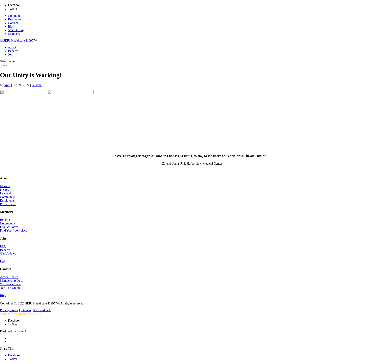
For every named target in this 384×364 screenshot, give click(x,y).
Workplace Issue (10, 284)
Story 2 (21, 331)
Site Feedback (42, 310)
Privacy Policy (9, 310)
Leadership (7, 193)
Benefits (13, 51)
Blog (11, 26)
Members (14, 33)
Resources (14, 19)
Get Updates (8, 253)
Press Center (8, 204)
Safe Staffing (16, 30)
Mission (5, 186)
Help (3, 261)
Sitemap (26, 310)
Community (15, 15)
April (7, 85)
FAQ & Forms (9, 227)
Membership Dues (11, 280)
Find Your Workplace (13, 230)
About (12, 47)
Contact (13, 23)
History (4, 189)
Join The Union (10, 287)
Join (10, 54)
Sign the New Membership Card (20, 313)
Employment (8, 200)
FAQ (3, 246)
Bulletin (37, 85)
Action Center (9, 277)
